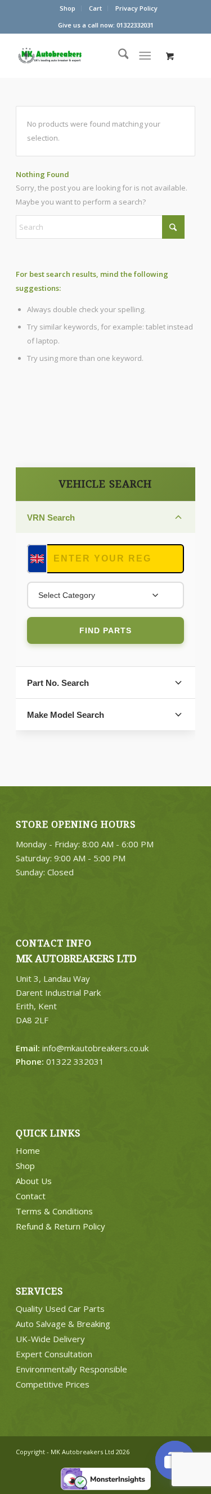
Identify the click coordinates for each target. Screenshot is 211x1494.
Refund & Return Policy (60, 1226)
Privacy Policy (136, 8)
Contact (31, 1195)
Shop (67, 8)
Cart (95, 8)
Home (28, 1150)
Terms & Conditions (54, 1211)
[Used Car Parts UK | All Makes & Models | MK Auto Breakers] (72, 55)
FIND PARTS (105, 630)
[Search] (118, 55)
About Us (34, 1180)
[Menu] (145, 55)
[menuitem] (68, 8)
